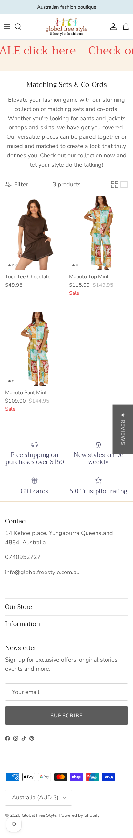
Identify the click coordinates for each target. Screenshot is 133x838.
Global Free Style (39, 815)
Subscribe (66, 715)
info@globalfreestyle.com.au (42, 572)
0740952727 (23, 557)
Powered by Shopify (79, 815)
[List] (124, 184)
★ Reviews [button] (123, 429)
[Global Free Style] (66, 27)
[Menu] (7, 27)
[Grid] (114, 184)
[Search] (21, 27)
